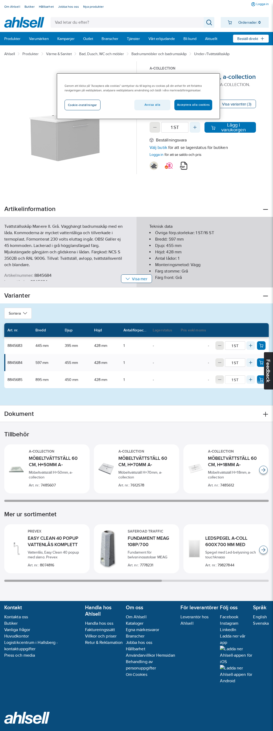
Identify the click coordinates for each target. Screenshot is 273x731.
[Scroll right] (263, 470)
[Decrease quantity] (155, 127)
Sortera (15, 313)
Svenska (261, 623)
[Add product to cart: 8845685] (261, 379)
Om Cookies (136, 674)
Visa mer (139, 279)
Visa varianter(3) (236, 104)
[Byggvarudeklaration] (154, 165)
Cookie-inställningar (82, 105)
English (260, 616)
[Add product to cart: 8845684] (261, 362)
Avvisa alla (152, 104)
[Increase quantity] (195, 127)
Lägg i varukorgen (233, 127)
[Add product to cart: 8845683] (261, 345)
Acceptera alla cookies (193, 104)
